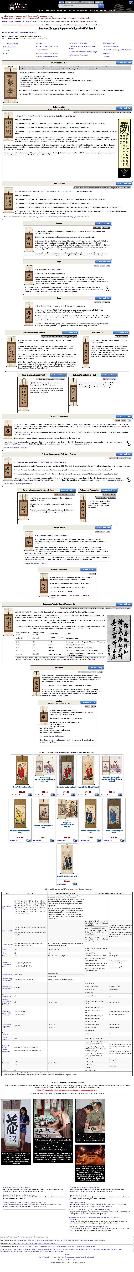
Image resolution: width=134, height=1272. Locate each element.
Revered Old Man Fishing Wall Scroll (90, 832)
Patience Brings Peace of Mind (48, 53)
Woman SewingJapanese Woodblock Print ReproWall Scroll (45, 780)
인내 (129, 458)
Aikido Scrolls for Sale (56, 1251)
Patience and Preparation (79, 55)
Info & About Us (96, 11)
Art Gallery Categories (25, 1237)
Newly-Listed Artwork (41, 1237)
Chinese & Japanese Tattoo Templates (92, 1240)
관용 (101, 672)
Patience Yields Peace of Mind (48, 56)
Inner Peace (35, 563)
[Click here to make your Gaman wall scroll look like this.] (29, 251)
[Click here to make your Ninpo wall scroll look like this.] (29, 325)
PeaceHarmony (5, 1034)
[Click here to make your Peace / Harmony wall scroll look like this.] (29, 550)
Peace (12, 484)
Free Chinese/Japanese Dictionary (63, 1246)
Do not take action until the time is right (84, 52)
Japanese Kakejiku (29, 1249)
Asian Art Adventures (51, 1243)
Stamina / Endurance (111, 46)
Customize (124, 63)
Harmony (19, 484)
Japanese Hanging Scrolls (39, 1251)
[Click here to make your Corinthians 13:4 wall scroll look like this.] (8, 140)
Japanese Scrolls (116, 1249)
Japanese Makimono (42, 1249)
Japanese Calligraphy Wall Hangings (98, 1249)
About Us (20, 1243)
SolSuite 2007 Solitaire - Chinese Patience (16, 1187)
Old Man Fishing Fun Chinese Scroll (21, 787)
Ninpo (40, 43)
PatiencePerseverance (6, 996)
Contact (112, 11)
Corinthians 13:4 (10, 47)
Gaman (7, 50)
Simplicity (44, 563)
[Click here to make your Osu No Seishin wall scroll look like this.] (86, 367)
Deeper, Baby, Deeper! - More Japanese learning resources (88, 1227)
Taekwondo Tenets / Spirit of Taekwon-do (117, 50)
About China (29, 1243)
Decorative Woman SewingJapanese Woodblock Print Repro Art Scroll (112, 779)
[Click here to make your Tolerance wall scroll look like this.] (36, 695)
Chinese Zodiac (54, 736)
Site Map (67, 1254)
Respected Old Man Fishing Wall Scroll (20, 832)
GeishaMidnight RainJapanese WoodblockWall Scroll (67, 824)
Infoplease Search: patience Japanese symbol (84, 1187)
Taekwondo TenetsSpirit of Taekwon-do (6, 1048)
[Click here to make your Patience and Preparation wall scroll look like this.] (83, 521)
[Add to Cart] (30, 794)
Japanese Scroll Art (23, 1251)
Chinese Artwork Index (8, 1251)
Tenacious (24, 448)
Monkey (106, 56)
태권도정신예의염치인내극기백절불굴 (119, 608)
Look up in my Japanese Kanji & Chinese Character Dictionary (23, 21)
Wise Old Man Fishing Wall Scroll (67, 876)
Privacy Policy (56, 1257)
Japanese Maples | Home (77, 1195)
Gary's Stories (38, 1243)
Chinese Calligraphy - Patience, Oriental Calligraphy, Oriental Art (24, 1202)
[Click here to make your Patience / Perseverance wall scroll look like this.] (8, 438)
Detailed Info (16, 795)
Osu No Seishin (43, 50)
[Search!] (101, 6)
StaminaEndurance (5, 1038)
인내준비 (113, 497)
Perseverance (13, 32)
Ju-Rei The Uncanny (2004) (77, 1202)
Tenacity (22, 32)
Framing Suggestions (27, 1246)
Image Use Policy (44, 1257)
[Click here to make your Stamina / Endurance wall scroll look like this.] (44, 596)
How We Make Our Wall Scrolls (24, 1240)
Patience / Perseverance (79, 43)
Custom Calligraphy (54, 11)
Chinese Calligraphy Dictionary (85, 1246)
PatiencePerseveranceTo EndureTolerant (6, 1002)
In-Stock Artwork (76, 11)
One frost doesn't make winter (48, 46)
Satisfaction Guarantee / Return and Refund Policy (78, 1257)
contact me (56, 25)
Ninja (6, 54)
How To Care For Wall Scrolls (70, 1240)
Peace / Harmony (109, 43)
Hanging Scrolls (55, 1249)
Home (41, 11)
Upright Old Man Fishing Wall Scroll (114, 832)
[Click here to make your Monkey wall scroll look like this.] (44, 724)
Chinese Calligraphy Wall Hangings (73, 1249)
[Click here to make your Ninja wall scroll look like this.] (29, 284)
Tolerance (32, 32)
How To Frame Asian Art (42, 1246)
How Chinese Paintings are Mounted (48, 1240)
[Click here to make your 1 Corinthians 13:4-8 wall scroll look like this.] (10, 102)
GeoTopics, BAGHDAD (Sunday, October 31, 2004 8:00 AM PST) (89, 1210)
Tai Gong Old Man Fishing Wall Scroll (43, 826)
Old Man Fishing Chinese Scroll (66, 787)
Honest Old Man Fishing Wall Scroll (88, 787)
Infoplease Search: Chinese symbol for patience (19, 1195)
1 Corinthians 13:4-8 (11, 44)
